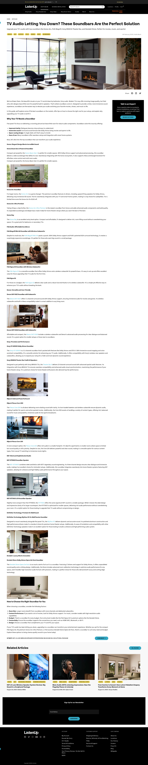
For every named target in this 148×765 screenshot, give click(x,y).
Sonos (33, 34)
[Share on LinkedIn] (136, 93)
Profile (116, 7)
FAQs (88, 741)
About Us (91, 12)
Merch (84, 12)
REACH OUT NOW (128, 117)
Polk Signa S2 (29, 283)
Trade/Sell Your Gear (117, 11)
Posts (9, 681)
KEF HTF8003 (14, 465)
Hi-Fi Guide (65, 741)
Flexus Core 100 (31, 446)
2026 (113, 681)
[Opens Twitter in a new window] (29, 737)
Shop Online (44, 7)
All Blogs (135, 648)
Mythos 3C (51, 521)
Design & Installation (58, 7)
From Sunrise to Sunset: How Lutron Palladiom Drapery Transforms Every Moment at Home (119, 686)
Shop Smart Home (66, 12)
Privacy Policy (66, 746)
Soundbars (46, 34)
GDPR (63, 755)
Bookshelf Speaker (25, 681)
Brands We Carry (67, 738)
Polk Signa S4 (14, 271)
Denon (10, 34)
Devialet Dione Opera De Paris (20, 564)
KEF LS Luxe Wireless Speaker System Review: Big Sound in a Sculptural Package (26, 686)
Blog (112, 748)
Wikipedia (114, 751)
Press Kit (113, 746)
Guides (77, 12)
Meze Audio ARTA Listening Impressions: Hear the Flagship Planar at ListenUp (72, 686)
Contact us (56, 2)
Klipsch (21, 34)
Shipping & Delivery (92, 736)
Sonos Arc (24, 194)
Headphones (73, 681)
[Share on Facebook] (132, 93)
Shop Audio (28, 12)
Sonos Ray (13, 219)
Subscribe (74, 718)
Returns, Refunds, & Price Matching (97, 738)
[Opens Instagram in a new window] (33, 737)
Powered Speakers (39, 681)
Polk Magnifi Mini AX (31, 236)
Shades (120, 681)
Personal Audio (84, 681)
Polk (27, 34)
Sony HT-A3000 (15, 350)
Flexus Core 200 (15, 407)
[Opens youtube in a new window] (37, 737)
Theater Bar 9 (47, 364)
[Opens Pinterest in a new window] (41, 737)
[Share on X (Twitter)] (140, 93)
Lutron (107, 681)
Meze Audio (63, 681)
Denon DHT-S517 (15, 299)
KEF (15, 34)
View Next (100, 638)
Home (8, 19)
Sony (39, 34)
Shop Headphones (41, 12)
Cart (121, 7)
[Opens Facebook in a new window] (25, 737)
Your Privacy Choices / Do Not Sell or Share (73, 752)
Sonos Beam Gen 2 (31, 153)
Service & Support (91, 743)
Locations (110, 7)
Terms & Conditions (68, 743)
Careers (113, 743)
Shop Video (53, 12)
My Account (65, 736)
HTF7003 (41, 503)
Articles (14, 19)
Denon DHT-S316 (32, 334)
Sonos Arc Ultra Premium (37, 208)
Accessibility (66, 748)
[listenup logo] (31, 7)
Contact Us (89, 746)
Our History (114, 741)
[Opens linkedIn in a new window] (44, 737)
